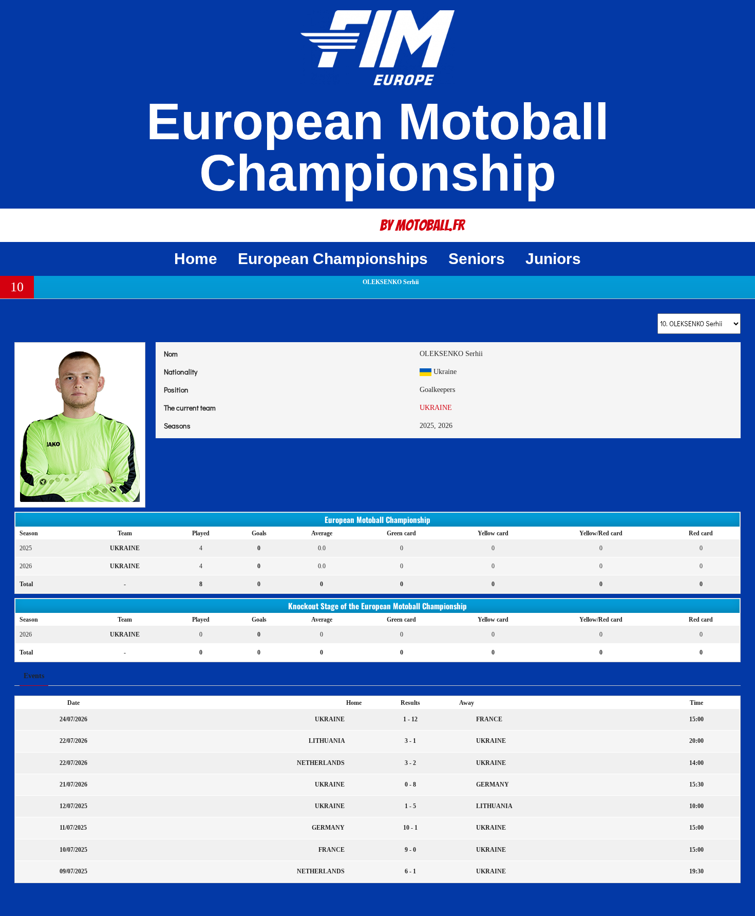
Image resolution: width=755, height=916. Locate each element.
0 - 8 (410, 784)
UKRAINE (436, 408)
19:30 (696, 871)
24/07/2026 (73, 719)
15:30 (696, 784)
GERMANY (492, 784)
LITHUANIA (327, 740)
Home (195, 258)
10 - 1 (410, 827)
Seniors (476, 258)
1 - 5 (410, 806)
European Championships (333, 258)
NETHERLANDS (321, 763)
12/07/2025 (73, 806)
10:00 (696, 806)
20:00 (696, 740)
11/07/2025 (73, 827)
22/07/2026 (73, 740)
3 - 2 (410, 763)
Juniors (553, 258)
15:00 (696, 719)
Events (34, 676)
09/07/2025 (73, 871)
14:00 (696, 763)
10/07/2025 (73, 849)
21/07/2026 (73, 784)
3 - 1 (410, 740)
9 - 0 (410, 849)
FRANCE (488, 719)
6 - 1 (410, 871)
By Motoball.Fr (422, 225)
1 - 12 (410, 719)
